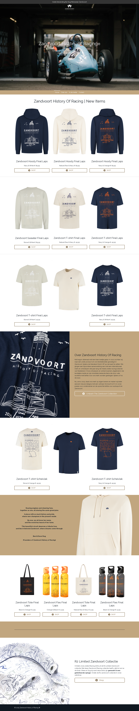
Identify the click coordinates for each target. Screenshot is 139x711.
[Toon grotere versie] (32, 131)
